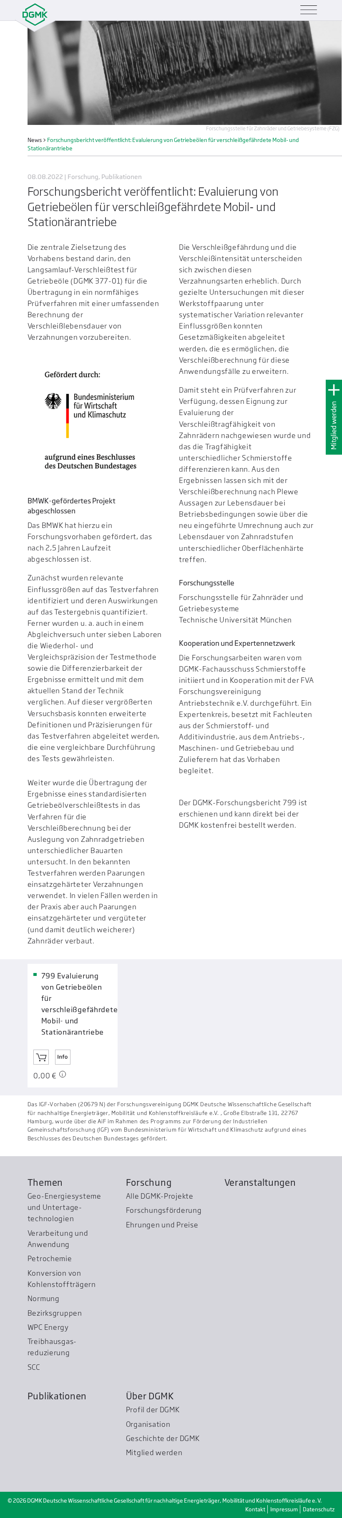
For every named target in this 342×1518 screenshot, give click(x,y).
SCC (34, 1367)
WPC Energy (48, 1327)
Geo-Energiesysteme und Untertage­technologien (64, 1207)
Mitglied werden (334, 425)
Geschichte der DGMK (163, 1438)
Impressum (284, 1509)
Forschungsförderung (164, 1210)
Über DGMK (150, 1396)
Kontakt (255, 1509)
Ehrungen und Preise (162, 1224)
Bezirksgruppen (55, 1313)
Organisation (148, 1424)
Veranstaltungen (260, 1182)
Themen (45, 1182)
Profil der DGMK (153, 1409)
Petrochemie (50, 1258)
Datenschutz (318, 1509)
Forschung (149, 1182)
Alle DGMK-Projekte (160, 1196)
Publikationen (57, 1396)
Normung (44, 1298)
